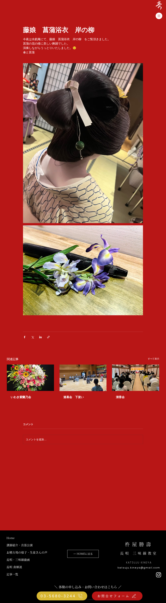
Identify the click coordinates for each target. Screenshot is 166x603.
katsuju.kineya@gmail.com (139, 567)
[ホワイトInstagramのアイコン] (158, 574)
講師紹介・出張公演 (19, 545)
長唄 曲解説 (14, 567)
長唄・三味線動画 (18, 559)
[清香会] (135, 378)
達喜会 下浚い (73, 397)
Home (10, 537)
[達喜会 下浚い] (83, 378)
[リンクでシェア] (48, 337)
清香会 (120, 397)
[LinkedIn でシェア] (40, 337)
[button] (159, 16)
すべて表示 (153, 358)
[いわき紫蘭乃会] (30, 378)
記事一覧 (12, 574)
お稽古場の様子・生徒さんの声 (26, 552)
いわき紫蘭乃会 (21, 397)
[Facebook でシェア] (24, 337)
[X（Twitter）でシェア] (32, 337)
